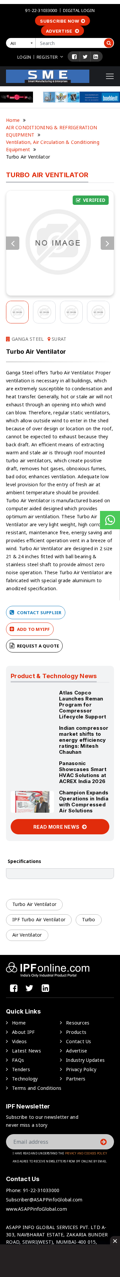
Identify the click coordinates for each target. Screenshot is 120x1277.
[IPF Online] (47, 76)
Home (13, 120)
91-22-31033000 (41, 10)
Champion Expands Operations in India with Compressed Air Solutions (83, 801)
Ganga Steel (27, 339)
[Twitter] (85, 57)
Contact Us (78, 1041)
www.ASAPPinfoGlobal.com (36, 1209)
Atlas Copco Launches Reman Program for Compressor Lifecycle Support (82, 704)
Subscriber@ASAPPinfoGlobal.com (44, 1199)
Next (107, 243)
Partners (75, 1078)
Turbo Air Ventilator (34, 904)
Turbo (88, 919)
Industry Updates (85, 1060)
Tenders (21, 1069)
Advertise (59, 31)
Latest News (26, 1051)
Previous (12, 243)
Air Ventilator (27, 935)
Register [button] (47, 57)
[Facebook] (74, 57)
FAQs (18, 1060)
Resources (77, 1023)
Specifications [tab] (24, 861)
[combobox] (22, 43)
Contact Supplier (38, 613)
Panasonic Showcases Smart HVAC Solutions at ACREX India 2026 (82, 772)
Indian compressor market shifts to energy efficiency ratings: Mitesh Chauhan (83, 740)
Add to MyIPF (33, 629)
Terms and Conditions (36, 1088)
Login (24, 57)
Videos (19, 1041)
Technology (25, 1078)
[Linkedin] (95, 57)
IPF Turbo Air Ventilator (38, 919)
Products (76, 1032)
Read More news (57, 827)
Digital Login (79, 10)
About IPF (23, 1032)
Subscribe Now (59, 21)
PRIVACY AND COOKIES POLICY (86, 1153)
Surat (58, 339)
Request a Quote (37, 646)
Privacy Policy (81, 1069)
